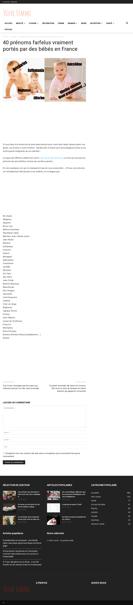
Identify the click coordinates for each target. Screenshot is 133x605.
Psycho (8, 29)
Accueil (8, 23)
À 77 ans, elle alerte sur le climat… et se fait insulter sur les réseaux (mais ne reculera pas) (22, 563)
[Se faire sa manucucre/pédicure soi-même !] (53, 520)
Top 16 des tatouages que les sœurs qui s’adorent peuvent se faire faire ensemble (21, 387)
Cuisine (32, 23)
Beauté (19, 23)
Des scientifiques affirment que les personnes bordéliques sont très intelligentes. (74, 494)
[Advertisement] (44, 123)
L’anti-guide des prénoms (51, 158)
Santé (109, 23)
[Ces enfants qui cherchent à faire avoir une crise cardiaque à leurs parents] (9, 495)
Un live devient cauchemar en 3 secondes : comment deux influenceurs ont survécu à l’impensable (20, 554)
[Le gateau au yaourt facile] (53, 507)
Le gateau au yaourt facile (72, 504)
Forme (61, 23)
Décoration (48, 23)
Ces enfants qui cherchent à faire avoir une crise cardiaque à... (29, 494)
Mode (84, 23)
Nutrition (95, 23)
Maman (71, 23)
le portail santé (66, 540)
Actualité (14, 36)
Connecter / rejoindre (10, 2)
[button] (127, 23)
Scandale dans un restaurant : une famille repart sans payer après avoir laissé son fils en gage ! (22, 543)
